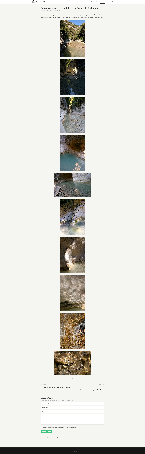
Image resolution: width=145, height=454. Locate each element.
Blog (102, 1)
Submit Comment (46, 431)
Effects (86, 1)
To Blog (100, 384)
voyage (77, 379)
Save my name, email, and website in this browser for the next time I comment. (59, 427)
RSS (79, 451)
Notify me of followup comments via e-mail (51, 437)
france (68, 379)
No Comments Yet (58, 10)
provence (72, 379)
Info (106, 1)
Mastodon (89, 451)
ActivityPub (74, 451)
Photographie (50, 10)
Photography (94, 1)
